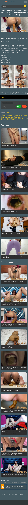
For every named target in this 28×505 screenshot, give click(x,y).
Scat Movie (3, 119)
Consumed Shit (18, 115)
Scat (7, 112)
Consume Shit (10, 119)
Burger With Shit (10, 115)
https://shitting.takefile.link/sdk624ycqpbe (16, 97)
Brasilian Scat (20, 118)
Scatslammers (17, 116)
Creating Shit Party (9, 116)
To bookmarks (8, 102)
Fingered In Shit (12, 118)
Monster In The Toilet (9, 114)
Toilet (25, 118)
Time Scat (3, 115)
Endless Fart (23, 114)
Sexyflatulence (4, 118)
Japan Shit (17, 114)
